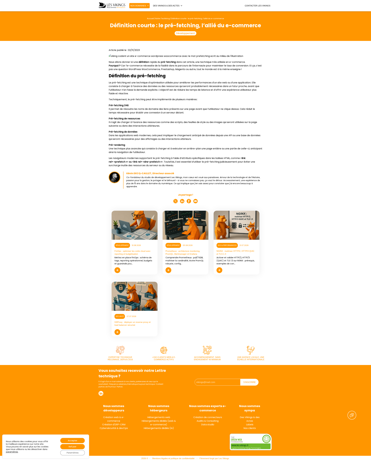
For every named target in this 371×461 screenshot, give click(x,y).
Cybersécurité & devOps (114, 428)
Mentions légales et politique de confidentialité (173, 458)
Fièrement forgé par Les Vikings (214, 458)
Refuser (72, 446)
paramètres (12, 452)
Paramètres (73, 452)
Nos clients (249, 428)
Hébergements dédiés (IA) (159, 428)
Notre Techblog (162, 18)
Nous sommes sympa (249, 408)
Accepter (72, 440)
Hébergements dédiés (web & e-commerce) (159, 422)
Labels (249, 424)
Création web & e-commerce (113, 419)
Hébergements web (158, 417)
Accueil (150, 18)
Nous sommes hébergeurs (158, 408)
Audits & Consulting (208, 421)
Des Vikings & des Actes (250, 419)
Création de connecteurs (207, 417)
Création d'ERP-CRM (113, 424)
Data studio (207, 424)
